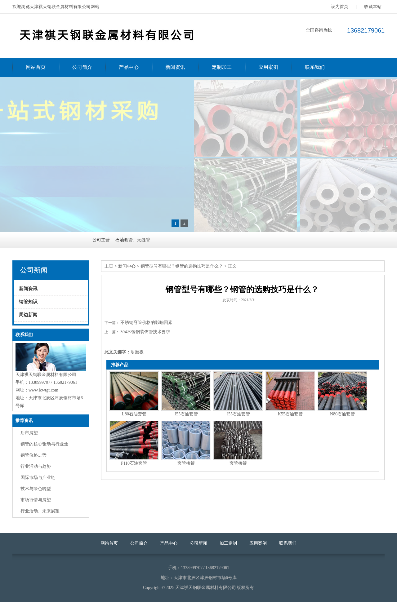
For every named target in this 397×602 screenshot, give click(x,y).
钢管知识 (28, 301)
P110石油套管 (134, 463)
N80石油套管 (342, 414)
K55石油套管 (290, 414)
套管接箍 (186, 463)
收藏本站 (372, 6)
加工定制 (228, 543)
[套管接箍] (186, 440)
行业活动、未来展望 (40, 511)
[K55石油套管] (290, 391)
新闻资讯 (175, 67)
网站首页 (36, 67)
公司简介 (82, 67)
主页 (109, 266)
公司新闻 (198, 543)
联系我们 (315, 67)
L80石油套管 (134, 414)
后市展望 (29, 433)
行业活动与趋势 (35, 466)
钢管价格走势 (33, 455)
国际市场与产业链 (37, 477)
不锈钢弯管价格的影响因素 (146, 322)
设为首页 (339, 6)
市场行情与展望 (35, 500)
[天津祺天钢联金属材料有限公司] (105, 48)
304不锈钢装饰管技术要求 (145, 332)
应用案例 (268, 67)
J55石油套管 (186, 414)
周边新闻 (28, 314)
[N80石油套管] (342, 391)
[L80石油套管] (134, 391)
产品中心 (129, 67)
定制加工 (222, 67)
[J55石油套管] (186, 391)
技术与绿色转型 (35, 488)
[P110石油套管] (134, 440)
